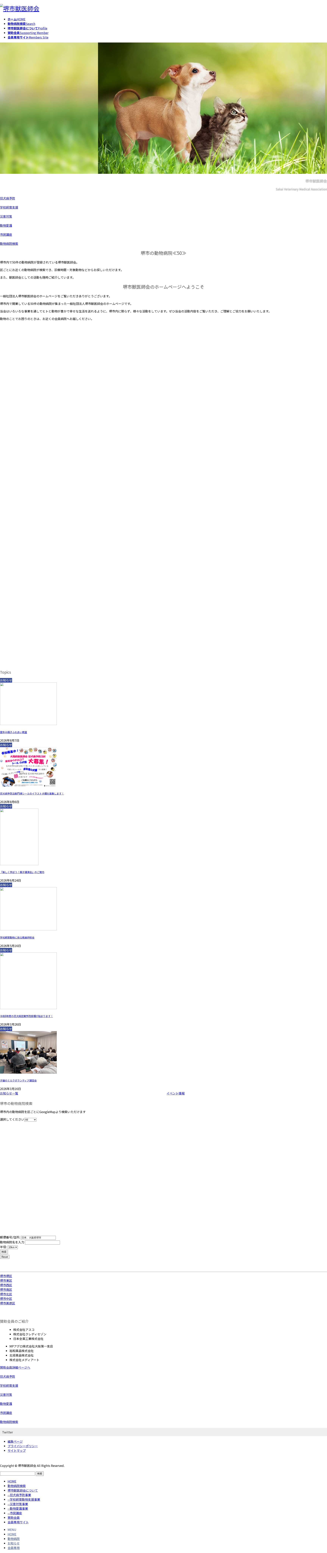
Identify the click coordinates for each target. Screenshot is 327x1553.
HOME (12, 1481)
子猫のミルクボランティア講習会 (18, 1080)
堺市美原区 (7, 1303)
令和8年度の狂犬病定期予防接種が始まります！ (26, 1016)
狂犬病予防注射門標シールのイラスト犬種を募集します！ (32, 793)
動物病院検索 (9, 243)
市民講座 (6, 234)
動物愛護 (6, 225)
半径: (4, 1247)
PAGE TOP (316, 1502)
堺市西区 (6, 1285)
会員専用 (14, 1547)
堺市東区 (6, 1280)
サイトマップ (17, 1450)
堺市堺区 (6, 1276)
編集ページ (15, 1441)
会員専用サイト (18, 1522)
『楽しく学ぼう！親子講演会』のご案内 (22, 872)
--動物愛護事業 (18, 1508)
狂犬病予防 (7, 198)
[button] (80, 1093)
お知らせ (14, 1543)
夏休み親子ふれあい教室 (13, 732)
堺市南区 (6, 1289)
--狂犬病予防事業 (19, 1495)
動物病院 (14, 1538)
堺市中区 (6, 1298)
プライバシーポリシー (23, 1446)
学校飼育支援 (9, 207)
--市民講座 (15, 1513)
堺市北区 (6, 1294)
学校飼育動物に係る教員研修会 (17, 937)
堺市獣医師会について (23, 1490)
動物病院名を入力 (12, 1242)
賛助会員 (14, 1517)
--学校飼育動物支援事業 (24, 1499)
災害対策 (6, 216)
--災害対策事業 (18, 1504)
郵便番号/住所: (10, 1237)
